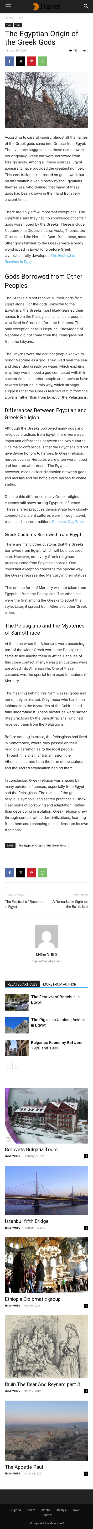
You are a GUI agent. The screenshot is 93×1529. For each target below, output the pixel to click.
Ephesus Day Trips (68, 521)
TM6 (17, 25)
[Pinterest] (31, 61)
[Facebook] (9, 61)
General (31, 1510)
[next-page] (15, 1066)
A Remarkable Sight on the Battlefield (70, 904)
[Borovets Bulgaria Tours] (46, 1116)
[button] (8, 6)
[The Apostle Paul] (46, 1431)
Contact (46, 1515)
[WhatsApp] (42, 61)
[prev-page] (8, 1066)
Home (9, 18)
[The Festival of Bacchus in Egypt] (17, 1002)
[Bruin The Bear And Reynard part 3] (46, 1347)
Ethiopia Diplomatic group (33, 1299)
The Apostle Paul (24, 1467)
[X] (20, 61)
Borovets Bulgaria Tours (31, 1149)
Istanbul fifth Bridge (26, 1221)
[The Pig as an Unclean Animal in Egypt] (17, 1025)
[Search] (86, 6)
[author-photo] (46, 948)
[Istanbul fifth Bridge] (46, 1190)
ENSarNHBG (46, 954)
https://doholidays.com (46, 961)
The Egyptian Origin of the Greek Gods (43, 845)
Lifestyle (61, 1510)
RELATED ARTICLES (22, 984)
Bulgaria (15, 1510)
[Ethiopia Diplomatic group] (46, 1265)
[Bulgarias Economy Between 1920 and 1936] (17, 1048)
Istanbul (46, 1510)
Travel (75, 1510)
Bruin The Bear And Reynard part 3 (42, 1384)
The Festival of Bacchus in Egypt (24, 904)
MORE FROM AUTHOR (59, 984)
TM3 (20, 18)
